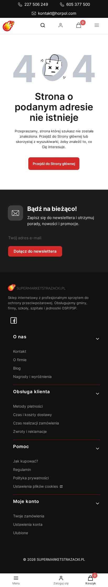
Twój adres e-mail (24, 237)
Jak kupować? (25, 461)
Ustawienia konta (27, 524)
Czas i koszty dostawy (32, 414)
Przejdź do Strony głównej (54, 164)
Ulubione (20, 533)
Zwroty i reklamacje (30, 431)
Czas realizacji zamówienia (36, 423)
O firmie (19, 359)
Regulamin (22, 469)
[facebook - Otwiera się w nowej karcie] (13, 320)
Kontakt (19, 351)
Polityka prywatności (31, 478)
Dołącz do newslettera (35, 251)
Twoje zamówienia (28, 516)
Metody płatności (28, 406)
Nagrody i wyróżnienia (32, 376)
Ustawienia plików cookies (36, 486)
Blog (17, 368)
